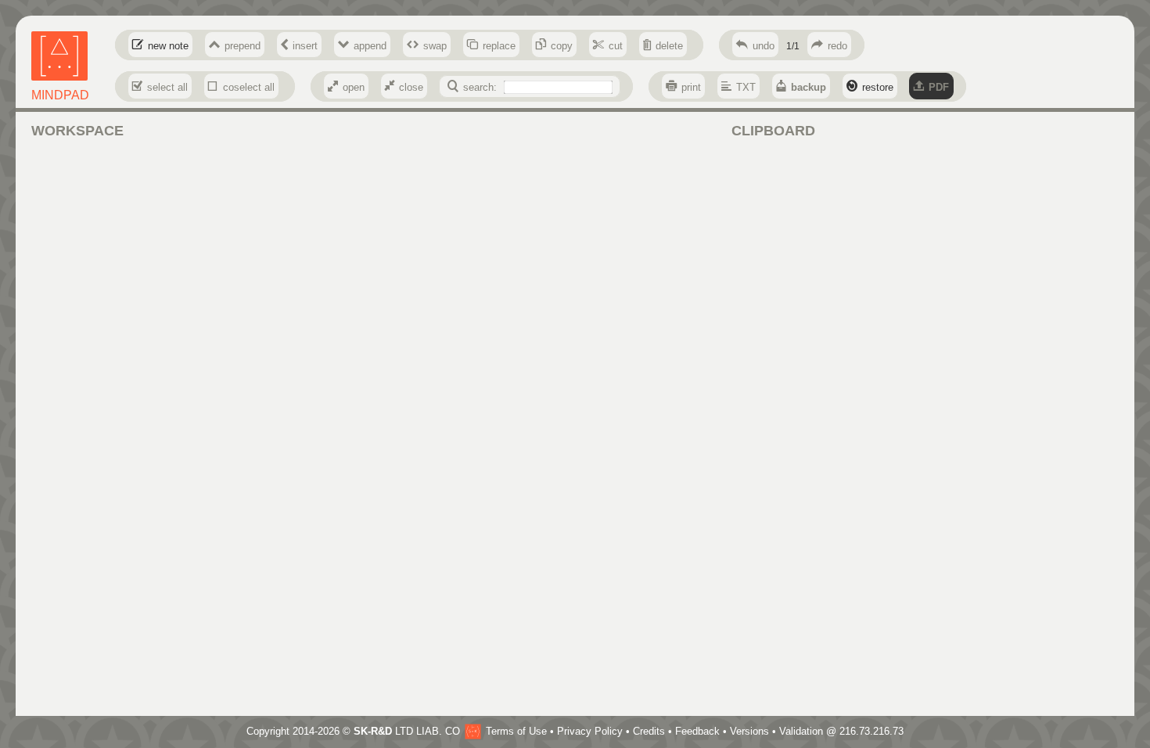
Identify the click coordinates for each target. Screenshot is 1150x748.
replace (499, 46)
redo (837, 46)
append (370, 46)
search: (480, 87)
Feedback (697, 731)
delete (669, 46)
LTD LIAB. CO (407, 731)
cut (616, 46)
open (354, 87)
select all (167, 87)
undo (763, 46)
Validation (801, 731)
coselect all (249, 87)
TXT (746, 87)
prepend (243, 46)
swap (435, 46)
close (411, 87)
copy (562, 46)
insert (305, 46)
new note (168, 46)
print (691, 87)
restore (877, 87)
